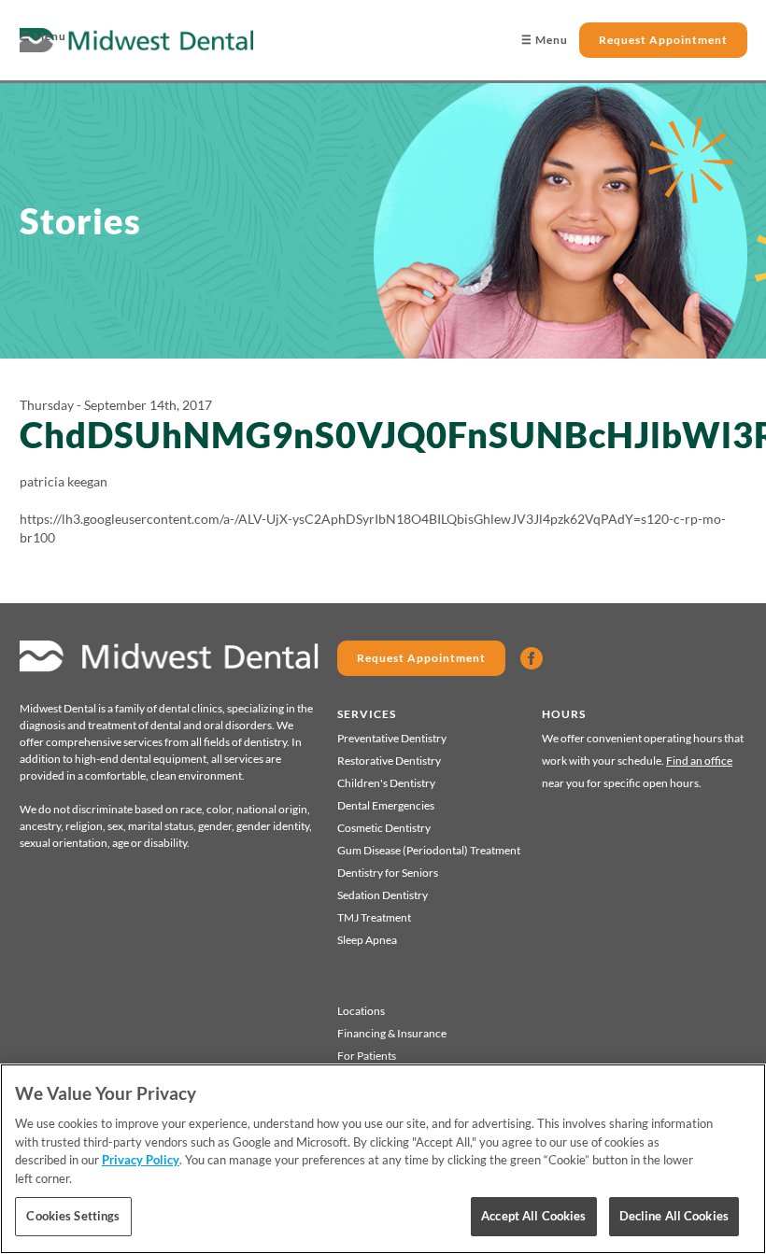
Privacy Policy (140, 1159)
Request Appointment (663, 40)
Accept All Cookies (533, 1215)
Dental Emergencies (385, 805)
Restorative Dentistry (389, 761)
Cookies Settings (73, 1215)
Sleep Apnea (367, 940)
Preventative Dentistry (392, 738)
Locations (361, 1011)
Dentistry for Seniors (387, 873)
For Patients (366, 1056)
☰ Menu (43, 36)
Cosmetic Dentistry (384, 828)
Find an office (699, 761)
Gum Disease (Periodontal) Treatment (428, 850)
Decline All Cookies (674, 1215)
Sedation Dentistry (382, 895)
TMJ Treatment (374, 917)
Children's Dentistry (386, 783)
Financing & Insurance (392, 1033)
